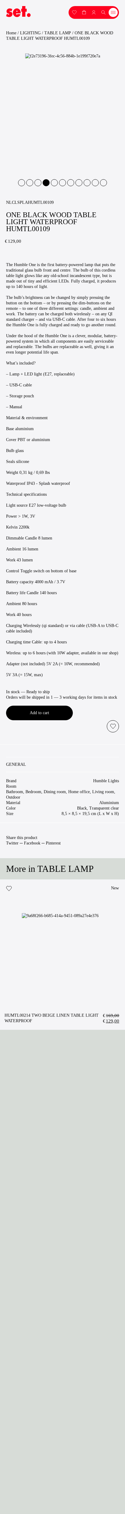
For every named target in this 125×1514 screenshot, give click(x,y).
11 (103, 183)
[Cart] (84, 12)
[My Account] (74, 12)
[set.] (18, 11)
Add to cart (39, 713)
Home (11, 33)
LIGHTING (30, 33)
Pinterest (53, 843)
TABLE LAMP (57, 33)
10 (95, 183)
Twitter (12, 843)
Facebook (32, 843)
